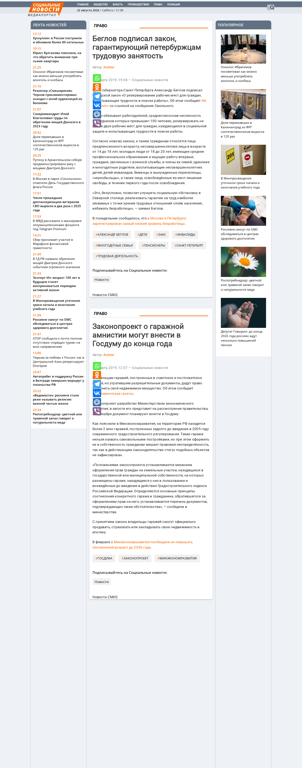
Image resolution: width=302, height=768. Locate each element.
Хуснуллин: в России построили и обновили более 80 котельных (58, 40)
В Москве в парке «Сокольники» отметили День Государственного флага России (58, 183)
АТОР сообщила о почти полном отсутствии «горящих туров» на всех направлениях (57, 342)
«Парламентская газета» (113, 393)
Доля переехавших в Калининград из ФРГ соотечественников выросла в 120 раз (56, 143)
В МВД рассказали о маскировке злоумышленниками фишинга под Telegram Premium (57, 225)
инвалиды (186, 234)
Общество (100, 4)
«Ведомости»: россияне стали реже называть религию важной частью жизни (56, 399)
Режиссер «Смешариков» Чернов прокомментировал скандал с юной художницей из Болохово (57, 97)
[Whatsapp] (97, 78)
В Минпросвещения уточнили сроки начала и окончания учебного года (56, 304)
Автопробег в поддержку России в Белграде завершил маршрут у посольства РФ (58, 380)
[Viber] (97, 123)
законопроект (136, 558)
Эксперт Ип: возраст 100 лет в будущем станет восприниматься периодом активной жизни (56, 284)
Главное (83, 4)
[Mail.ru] (97, 114)
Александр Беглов (113, 234)
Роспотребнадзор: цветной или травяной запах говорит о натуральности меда (57, 418)
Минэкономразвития (178, 558)
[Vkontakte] (97, 105)
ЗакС (162, 234)
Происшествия (138, 4)
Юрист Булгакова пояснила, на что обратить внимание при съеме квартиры (57, 57)
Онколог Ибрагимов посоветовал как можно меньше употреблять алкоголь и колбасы (58, 76)
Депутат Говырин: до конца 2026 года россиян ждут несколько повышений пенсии (241, 338)
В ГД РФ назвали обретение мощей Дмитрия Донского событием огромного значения (56, 263)
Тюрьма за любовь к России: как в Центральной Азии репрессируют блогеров (58, 361)
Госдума (105, 558)
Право (158, 4)
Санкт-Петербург (189, 245)
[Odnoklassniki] (97, 87)
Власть (118, 4)
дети (143, 234)
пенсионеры (154, 245)
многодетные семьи (115, 245)
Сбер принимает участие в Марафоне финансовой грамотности (53, 244)
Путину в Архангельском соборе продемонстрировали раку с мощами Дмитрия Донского (57, 164)
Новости (102, 279)
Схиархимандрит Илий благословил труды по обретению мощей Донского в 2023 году (57, 120)
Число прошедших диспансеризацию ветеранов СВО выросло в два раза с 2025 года (57, 204)
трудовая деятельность (118, 256)
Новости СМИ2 (105, 294)
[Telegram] (97, 96)
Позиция (173, 4)
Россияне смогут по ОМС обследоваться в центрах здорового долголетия (52, 323)
